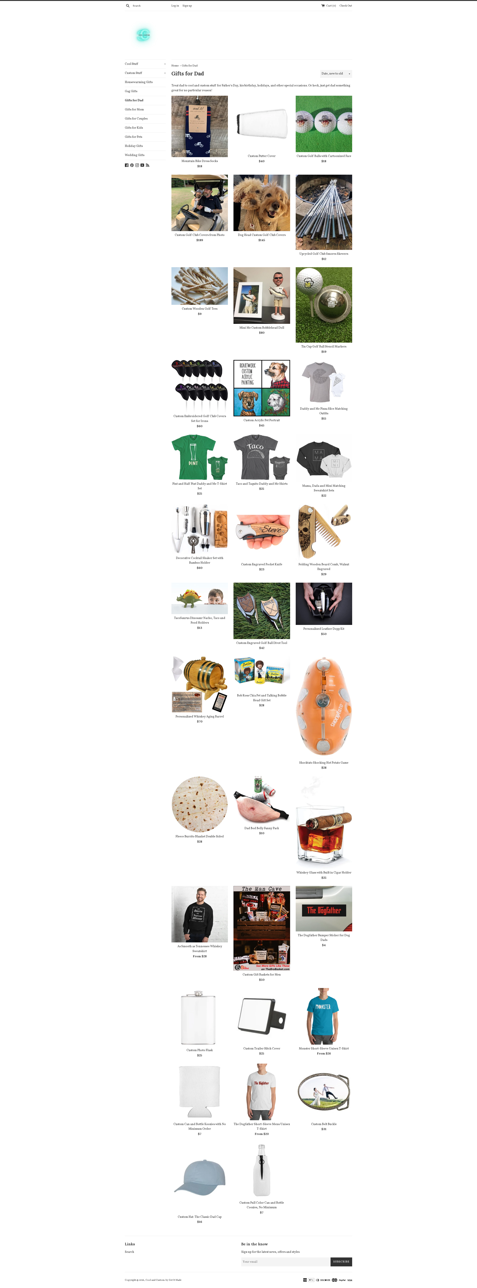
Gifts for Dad (134, 101)
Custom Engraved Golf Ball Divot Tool (261, 643)
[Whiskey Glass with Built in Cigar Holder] (324, 822)
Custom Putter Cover (262, 156)
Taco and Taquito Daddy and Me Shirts (262, 484)
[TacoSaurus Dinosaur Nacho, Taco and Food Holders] (199, 598)
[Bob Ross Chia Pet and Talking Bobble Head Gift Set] (261, 674)
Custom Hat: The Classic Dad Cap (200, 1217)
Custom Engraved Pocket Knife (261, 565)
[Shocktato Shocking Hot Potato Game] (324, 707)
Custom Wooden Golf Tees (199, 309)
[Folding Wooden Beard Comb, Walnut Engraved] (324, 532)
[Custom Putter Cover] (261, 124)
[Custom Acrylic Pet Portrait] (261, 388)
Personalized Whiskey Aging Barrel (200, 717)
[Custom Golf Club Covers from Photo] (199, 203)
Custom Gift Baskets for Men (262, 975)
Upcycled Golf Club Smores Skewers (323, 254)
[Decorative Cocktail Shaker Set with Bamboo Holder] (199, 529)
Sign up (187, 6)
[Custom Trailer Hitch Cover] (261, 1016)
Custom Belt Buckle (324, 1124)
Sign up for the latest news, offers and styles (270, 1252)
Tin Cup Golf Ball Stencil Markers (323, 347)
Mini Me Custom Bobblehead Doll (261, 328)
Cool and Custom (155, 1280)
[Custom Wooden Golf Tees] (199, 286)
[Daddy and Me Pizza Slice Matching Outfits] (324, 382)
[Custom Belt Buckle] (324, 1092)
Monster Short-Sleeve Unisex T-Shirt (324, 1049)
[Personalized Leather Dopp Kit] (324, 604)
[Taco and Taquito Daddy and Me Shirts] (261, 457)
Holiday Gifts (134, 146)
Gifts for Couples (136, 119)
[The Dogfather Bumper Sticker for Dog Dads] (324, 908)
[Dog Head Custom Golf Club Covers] (261, 203)
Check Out (345, 6)
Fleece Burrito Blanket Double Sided (200, 837)
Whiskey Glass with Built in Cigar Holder (323, 873)
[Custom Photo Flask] (199, 1017)
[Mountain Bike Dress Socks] (199, 126)
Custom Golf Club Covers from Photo (200, 235)
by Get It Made (173, 1280)
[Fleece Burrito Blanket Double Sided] (199, 804)
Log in (175, 6)
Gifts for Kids (134, 128)
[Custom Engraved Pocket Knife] (261, 532)
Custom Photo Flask (200, 1050)
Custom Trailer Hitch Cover (261, 1049)
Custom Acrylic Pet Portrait (262, 420)
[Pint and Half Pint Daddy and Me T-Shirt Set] (199, 457)
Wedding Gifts (134, 155)
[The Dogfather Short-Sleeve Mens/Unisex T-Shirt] (261, 1092)
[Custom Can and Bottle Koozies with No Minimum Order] (199, 1092)
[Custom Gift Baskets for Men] (261, 928)
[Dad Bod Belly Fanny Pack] (261, 800)
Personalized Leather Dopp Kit (323, 629)
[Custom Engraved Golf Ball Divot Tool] (261, 611)
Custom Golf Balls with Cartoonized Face (324, 156)
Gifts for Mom (134, 110)
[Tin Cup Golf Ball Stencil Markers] (324, 305)
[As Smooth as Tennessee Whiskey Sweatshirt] (199, 914)
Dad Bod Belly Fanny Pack (261, 828)
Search (129, 1252)
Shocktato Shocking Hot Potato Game (323, 763)
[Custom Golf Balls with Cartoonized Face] (324, 124)
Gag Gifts (131, 91)
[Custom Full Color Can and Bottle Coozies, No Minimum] (261, 1170)
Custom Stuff (145, 73)
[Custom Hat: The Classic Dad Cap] (199, 1177)
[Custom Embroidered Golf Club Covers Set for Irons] (199, 386)
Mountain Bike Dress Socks (199, 161)
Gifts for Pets (133, 137)
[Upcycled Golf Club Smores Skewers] (324, 212)
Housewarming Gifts (139, 82)
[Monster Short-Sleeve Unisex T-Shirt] (324, 1016)
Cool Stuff (145, 64)
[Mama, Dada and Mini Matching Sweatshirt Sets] (324, 458)
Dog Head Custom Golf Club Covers (262, 235)
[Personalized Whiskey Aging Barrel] (199, 684)
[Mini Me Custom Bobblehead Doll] (261, 295)
